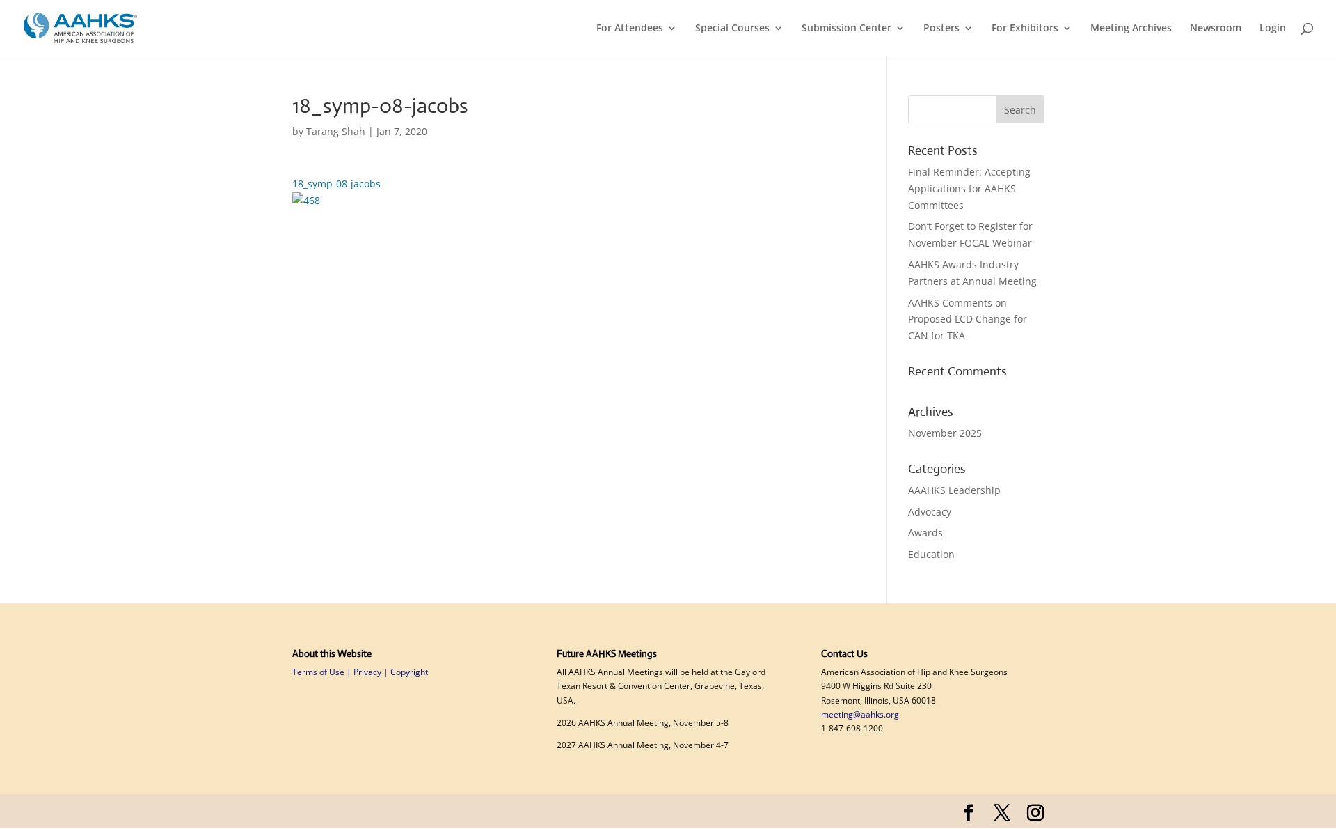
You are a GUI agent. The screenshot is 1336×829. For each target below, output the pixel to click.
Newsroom (1215, 28)
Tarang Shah (335, 131)
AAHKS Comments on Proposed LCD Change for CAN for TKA (967, 319)
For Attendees (629, 28)
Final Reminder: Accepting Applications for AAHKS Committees (969, 188)
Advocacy (929, 511)
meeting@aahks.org (860, 714)
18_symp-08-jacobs (336, 183)
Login (1272, 28)
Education (931, 554)
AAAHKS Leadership (954, 490)
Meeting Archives (1131, 28)
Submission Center (846, 28)
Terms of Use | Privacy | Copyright (360, 672)
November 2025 (945, 433)
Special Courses (732, 28)
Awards (925, 532)
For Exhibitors (1025, 28)
